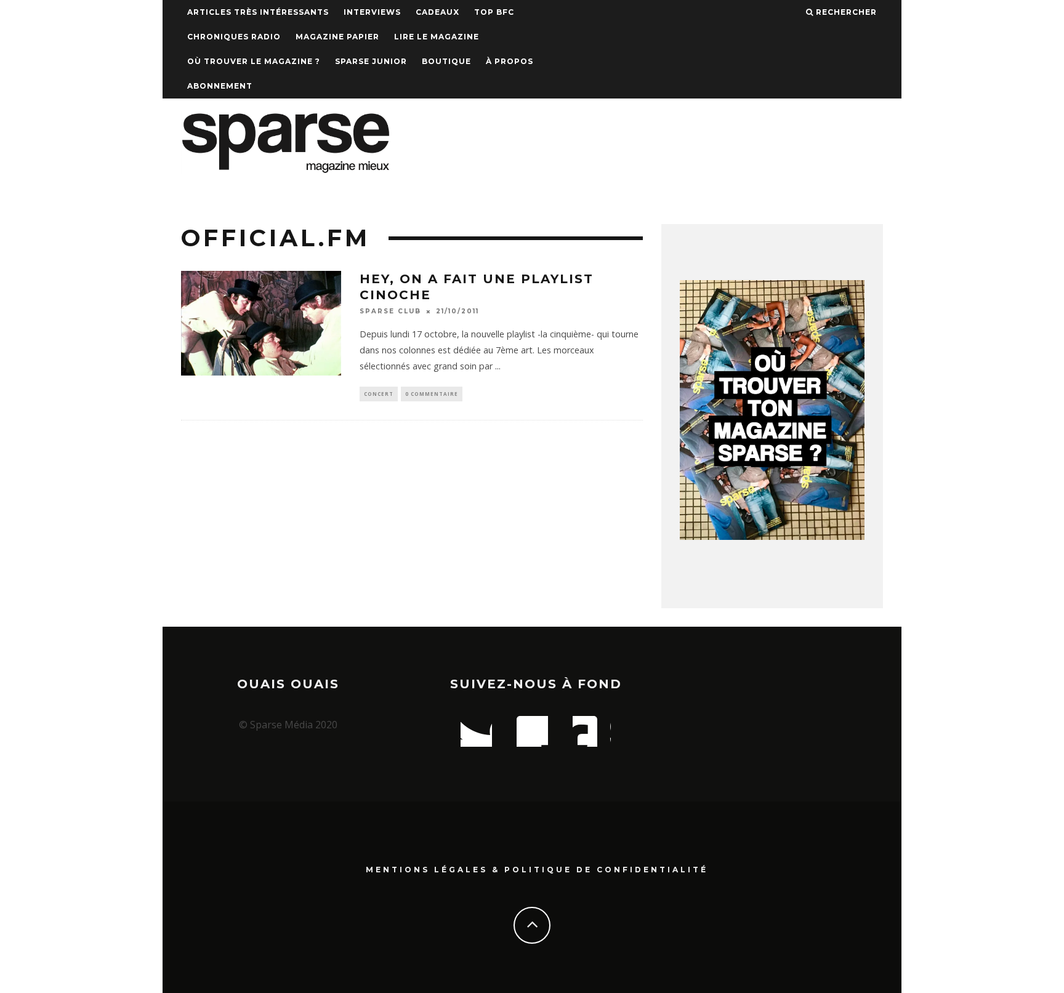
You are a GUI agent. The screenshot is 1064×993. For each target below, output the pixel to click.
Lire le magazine (436, 36)
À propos (509, 61)
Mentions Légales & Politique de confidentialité (537, 869)
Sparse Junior (371, 61)
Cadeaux (437, 12)
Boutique (446, 61)
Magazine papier (337, 36)
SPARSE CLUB (390, 311)
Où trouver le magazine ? (253, 61)
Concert (378, 393)
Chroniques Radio (234, 36)
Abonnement (219, 85)
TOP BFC (494, 12)
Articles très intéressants (258, 12)
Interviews (372, 12)
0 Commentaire (431, 393)
